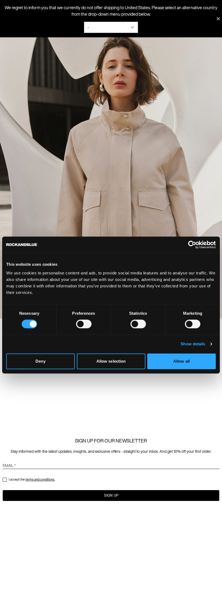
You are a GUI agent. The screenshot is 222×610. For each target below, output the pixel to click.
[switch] (84, 324)
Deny (40, 361)
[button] (111, 495)
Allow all (181, 361)
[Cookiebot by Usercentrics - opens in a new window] (192, 245)
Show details (193, 344)
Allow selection (111, 361)
